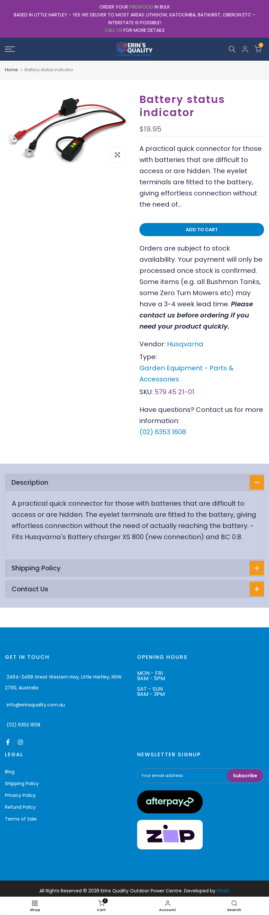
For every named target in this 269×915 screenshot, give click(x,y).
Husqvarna (185, 344)
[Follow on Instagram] (20, 742)
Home (11, 70)
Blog (9, 771)
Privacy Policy (20, 795)
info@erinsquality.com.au (36, 705)
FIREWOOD (141, 7)
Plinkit (223, 890)
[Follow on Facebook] (8, 742)
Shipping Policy (22, 783)
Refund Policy (20, 807)
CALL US (113, 30)
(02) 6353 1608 (162, 432)
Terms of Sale (21, 819)
